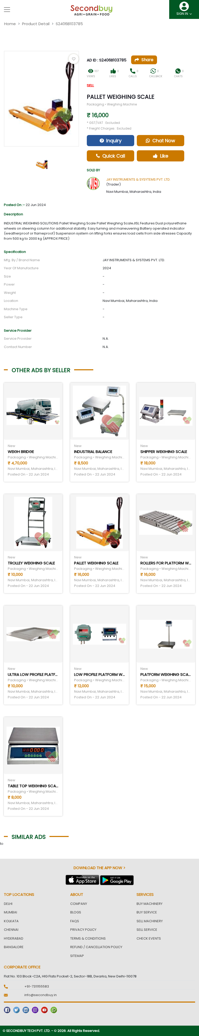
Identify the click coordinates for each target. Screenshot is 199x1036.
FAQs (74, 921)
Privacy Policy (83, 929)
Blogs (75, 912)
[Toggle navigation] (7, 10)
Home (10, 23)
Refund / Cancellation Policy (96, 947)
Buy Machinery (149, 903)
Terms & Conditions (88, 938)
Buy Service (147, 912)
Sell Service (147, 929)
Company (78, 903)
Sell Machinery (150, 921)
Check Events (149, 938)
